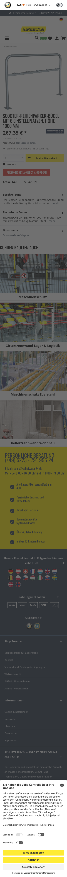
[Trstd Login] (61, 4)
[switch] (59, 5)
